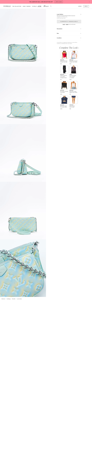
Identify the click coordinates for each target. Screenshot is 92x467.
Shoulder (13, 298)
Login (79, 6)
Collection (3, 298)
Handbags (9, 298)
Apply (86, 6)
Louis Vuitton (19, 298)
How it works (27, 6)
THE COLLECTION (16, 6)
